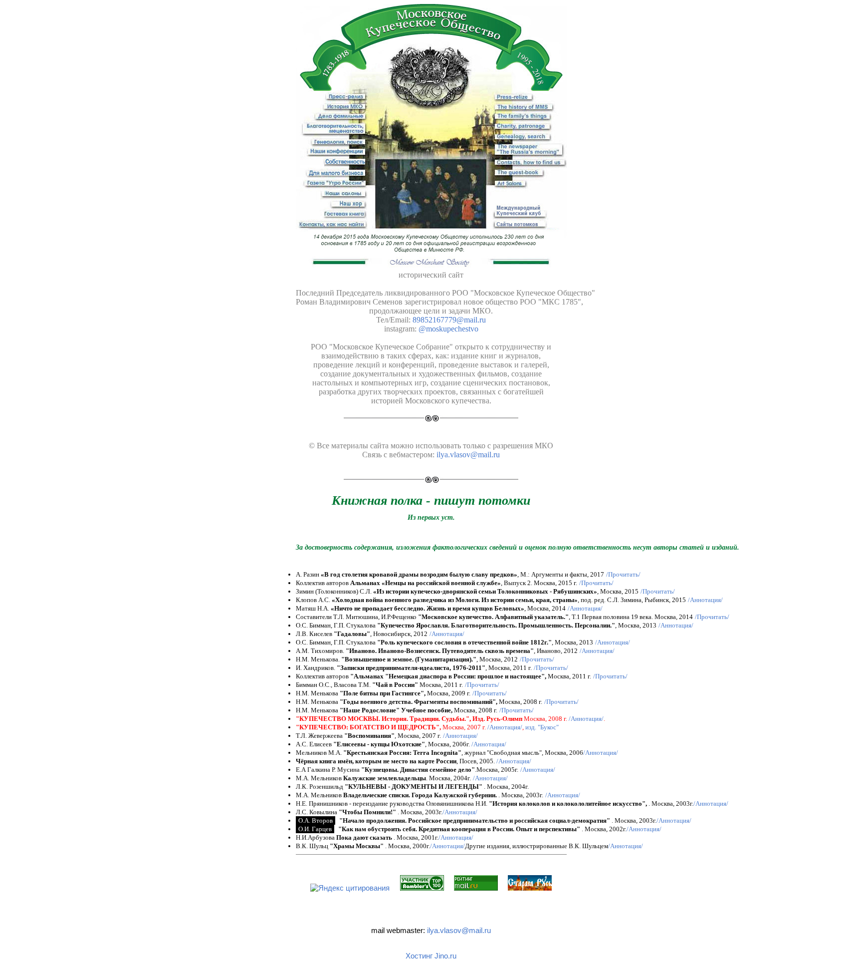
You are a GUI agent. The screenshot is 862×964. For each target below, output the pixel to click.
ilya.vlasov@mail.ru (459, 930)
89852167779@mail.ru (449, 320)
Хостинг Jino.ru (431, 956)
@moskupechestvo (448, 328)
